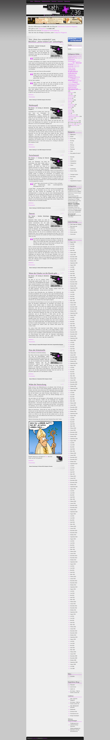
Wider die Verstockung (37, 384)
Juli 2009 (72, 666)
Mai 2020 (72, 396)
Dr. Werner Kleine (75, 64)
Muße (80, 197)
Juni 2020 (72, 394)
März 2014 (72, 549)
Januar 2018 (73, 455)
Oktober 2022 (73, 336)
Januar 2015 (73, 528)
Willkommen (37, 1)
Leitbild (76, 200)
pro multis (75, 202)
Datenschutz (67, 1)
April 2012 (72, 597)
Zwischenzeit (34, 155)
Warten (79, 191)
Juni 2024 (72, 294)
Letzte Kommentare (58, 15)
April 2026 (72, 250)
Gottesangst (70, 216)
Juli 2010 (72, 641)
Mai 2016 (72, 495)
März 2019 (72, 426)
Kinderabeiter (71, 207)
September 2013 (73, 561)
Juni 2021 (72, 369)
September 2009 (73, 662)
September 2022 (73, 338)
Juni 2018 (72, 444)
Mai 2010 (72, 645)
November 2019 (73, 409)
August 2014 (73, 538)
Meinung (70, 107)
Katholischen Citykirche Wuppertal (67, 26)
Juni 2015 (72, 518)
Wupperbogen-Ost (72, 199)
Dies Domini (48, 99)
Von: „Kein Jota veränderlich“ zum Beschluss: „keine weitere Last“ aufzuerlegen (46, 40)
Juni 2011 (72, 618)
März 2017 (72, 474)
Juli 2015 (72, 515)
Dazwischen (73, 230)
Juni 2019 (72, 419)
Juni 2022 (72, 344)
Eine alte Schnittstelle (37, 350)
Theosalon (72, 684)
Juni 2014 (72, 543)
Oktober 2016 (73, 484)
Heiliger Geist (76, 66)
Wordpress (45, 738)
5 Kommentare (32, 376)
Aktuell (50, 378)
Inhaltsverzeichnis (46, 1)
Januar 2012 (73, 603)
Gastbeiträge (71, 106)
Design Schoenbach (74, 715)
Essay (69, 103)
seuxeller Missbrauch (72, 191)
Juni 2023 (72, 319)
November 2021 (73, 359)
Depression (76, 190)
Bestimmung (78, 215)
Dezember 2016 (73, 480)
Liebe (69, 79)
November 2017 (73, 459)
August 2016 (73, 488)
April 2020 (72, 398)
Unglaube (70, 208)
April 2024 (72, 298)
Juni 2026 (72, 246)
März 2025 (72, 275)
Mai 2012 (72, 595)
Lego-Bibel (79, 188)
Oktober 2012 (73, 584)
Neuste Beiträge (48, 15)
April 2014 (72, 547)
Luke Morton (79, 123)
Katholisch (73, 71)
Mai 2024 (72, 296)
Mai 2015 (72, 520)
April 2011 (72, 622)
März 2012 (72, 599)
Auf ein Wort (79, 56)
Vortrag (75, 207)
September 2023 (73, 313)
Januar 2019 (73, 430)
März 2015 (72, 524)
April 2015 (72, 522)
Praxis (69, 109)
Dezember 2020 (73, 382)
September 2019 (73, 413)
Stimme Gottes (73, 206)
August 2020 (73, 390)
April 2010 (72, 647)
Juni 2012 (72, 593)
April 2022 (72, 348)
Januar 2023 (73, 329)
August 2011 (73, 614)
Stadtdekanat (78, 212)
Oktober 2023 (73, 311)
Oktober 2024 (73, 286)
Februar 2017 (73, 476)
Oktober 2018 (73, 436)
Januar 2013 (73, 578)
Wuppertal (73, 89)
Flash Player (74, 125)
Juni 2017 (72, 467)
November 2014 (73, 532)
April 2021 (72, 373)
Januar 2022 (73, 355)
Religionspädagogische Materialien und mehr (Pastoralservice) (75, 730)
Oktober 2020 (73, 386)
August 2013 (73, 564)
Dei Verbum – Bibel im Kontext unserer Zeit (75, 692)
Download (54, 1)
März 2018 (72, 451)
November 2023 (73, 309)
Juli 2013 (72, 566)
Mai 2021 (72, 371)
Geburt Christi (71, 194)
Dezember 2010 (73, 630)
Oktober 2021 (73, 361)
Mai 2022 (72, 346)
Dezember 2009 (73, 656)
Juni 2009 (72, 668)
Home (31, 1)
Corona (77, 61)
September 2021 (73, 363)
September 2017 (73, 463)
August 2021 (73, 365)
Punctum (50, 466)
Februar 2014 (73, 551)
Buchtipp (70, 98)
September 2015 (73, 511)
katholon (70, 212)
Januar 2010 (73, 653)
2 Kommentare (32, 462)
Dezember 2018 (73, 432)
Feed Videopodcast (68, 15)
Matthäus (71, 81)
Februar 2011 (73, 626)
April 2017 (72, 472)
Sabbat (70, 197)
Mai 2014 (72, 545)
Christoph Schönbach (72, 60)
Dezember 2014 (73, 530)
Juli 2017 (72, 465)
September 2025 (73, 263)
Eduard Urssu (76, 65)
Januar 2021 (73, 380)
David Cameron (73, 188)
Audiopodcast (71, 95)
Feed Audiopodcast (78, 15)
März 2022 (72, 350)
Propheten (71, 190)
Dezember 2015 (73, 505)
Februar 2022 (73, 352)
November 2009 (73, 658)
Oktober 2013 (73, 559)
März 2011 (72, 624)
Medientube (72, 709)
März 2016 (72, 499)
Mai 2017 (72, 470)
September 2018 (73, 438)
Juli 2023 (72, 317)
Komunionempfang (72, 196)
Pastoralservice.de (74, 713)
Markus (77, 79)
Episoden (70, 101)
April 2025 (72, 273)
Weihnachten (72, 87)
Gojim (73, 212)
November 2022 (73, 334)
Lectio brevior (73, 686)
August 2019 (73, 415)
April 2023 (72, 323)
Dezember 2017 (73, 457)
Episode (70, 66)
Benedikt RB (34, 738)
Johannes (72, 70)
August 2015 (73, 513)
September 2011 (73, 612)
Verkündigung (72, 84)
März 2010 (72, 649)
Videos (69, 119)
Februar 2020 (73, 403)
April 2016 (72, 497)
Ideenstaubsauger (72, 213)
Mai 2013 (72, 570)
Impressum (60, 1)
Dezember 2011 (73, 605)
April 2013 (72, 572)
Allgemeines (70, 92)
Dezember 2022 (73, 332)
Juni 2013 (72, 568)
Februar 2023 (73, 327)
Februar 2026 (73, 252)
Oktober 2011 (73, 610)
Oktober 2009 (73, 660)
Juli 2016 (72, 490)
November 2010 (73, 633)
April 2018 (72, 449)
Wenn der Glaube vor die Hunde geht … (44, 273)
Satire (69, 113)
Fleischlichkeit (71, 210)
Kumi (46, 456)
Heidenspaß (33, 105)
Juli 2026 (72, 244)
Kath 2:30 (34, 6)
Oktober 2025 (73, 260)
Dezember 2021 (73, 357)
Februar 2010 (73, 651)
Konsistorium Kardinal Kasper (74, 193)
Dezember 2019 (73, 407)
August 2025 (73, 265)
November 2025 (73, 258)
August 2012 (73, 589)
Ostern (77, 80)
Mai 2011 (72, 620)
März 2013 (72, 574)
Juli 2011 (72, 616)
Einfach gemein (73, 232)
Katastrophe (75, 197)
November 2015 (73, 507)
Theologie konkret (72, 114)
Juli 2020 (72, 392)
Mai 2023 (72, 321)
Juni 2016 (72, 493)
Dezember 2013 (73, 555)
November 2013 (73, 557)
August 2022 (73, 340)
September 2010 (73, 637)
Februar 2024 (73, 302)
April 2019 (72, 424)
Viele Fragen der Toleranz (75, 224)
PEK (77, 196)
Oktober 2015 (73, 509)
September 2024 (73, 288)
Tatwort (32, 213)
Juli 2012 (72, 591)
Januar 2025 (73, 279)
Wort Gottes (74, 204)
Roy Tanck (71, 123)
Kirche (78, 77)
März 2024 (72, 300)
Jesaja (73, 68)
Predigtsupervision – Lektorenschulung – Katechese (74, 725)
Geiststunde (73, 234)
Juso (78, 207)
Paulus (75, 82)
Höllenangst (78, 210)
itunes (69, 68)
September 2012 (73, 587)
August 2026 (73, 242)
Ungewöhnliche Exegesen (58, 344)
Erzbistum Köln (73, 711)
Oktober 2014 (73, 534)
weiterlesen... (31, 94)
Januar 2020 (73, 405)
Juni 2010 (72, 643)
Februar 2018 (73, 453)
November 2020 (73, 384)
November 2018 (73, 434)
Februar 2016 (73, 501)
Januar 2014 (73, 553)
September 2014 (73, 536)
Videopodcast (42, 28)
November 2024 (73, 283)
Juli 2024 (72, 292)
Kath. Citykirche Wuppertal (73, 699)
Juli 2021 (72, 367)
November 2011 (73, 607)
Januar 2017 (73, 478)
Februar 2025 (73, 277)
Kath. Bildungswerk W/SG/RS (74, 706)
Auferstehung (72, 58)
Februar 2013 (73, 576)
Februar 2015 (73, 526)
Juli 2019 (72, 417)
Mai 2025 (72, 271)
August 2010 (73, 639)
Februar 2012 (73, 601)
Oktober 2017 (73, 461)
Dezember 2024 (73, 281)
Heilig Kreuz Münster (76, 208)
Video (78, 84)
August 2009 (73, 664)
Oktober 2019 (73, 411)
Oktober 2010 (73, 635)
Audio (69, 94)
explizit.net (72, 689)
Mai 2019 (72, 421)
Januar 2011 (73, 628)
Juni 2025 (72, 269)
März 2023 (72, 325)
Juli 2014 (72, 541)
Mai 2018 (72, 447)
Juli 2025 (72, 267)
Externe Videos (71, 104)
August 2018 (73, 440)
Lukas (73, 79)
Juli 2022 (72, 342)
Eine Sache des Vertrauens (73, 227)
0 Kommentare (32, 96)
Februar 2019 (73, 428)
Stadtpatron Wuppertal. (60, 32)
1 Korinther (70, 56)
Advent (75, 56)
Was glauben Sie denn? (73, 120)
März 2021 (72, 375)
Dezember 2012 (73, 580)
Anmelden (72, 676)
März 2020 (72, 401)
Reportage (70, 111)
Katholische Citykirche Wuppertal (72, 75)
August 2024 (73, 290)
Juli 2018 (72, 442)
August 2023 (73, 315)
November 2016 (73, 482)
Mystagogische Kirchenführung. (50, 30)
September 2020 (73, 388)
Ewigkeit (71, 215)
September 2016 (73, 486)
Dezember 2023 (73, 306)
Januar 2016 (73, 503)
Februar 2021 (73, 378)
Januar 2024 (73, 304)
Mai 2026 (72, 248)
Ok (68, 188)
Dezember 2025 (73, 256)
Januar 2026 (73, 254)
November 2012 (73, 582)
